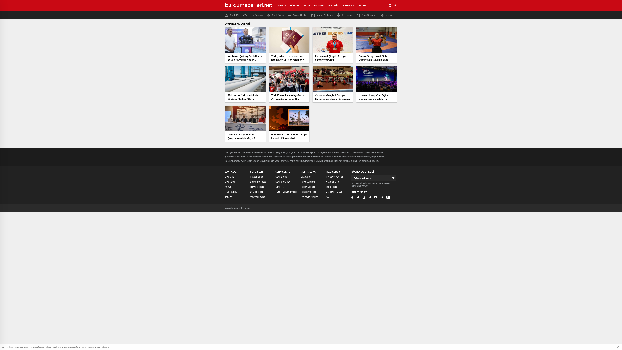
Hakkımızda (231, 192)
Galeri (363, 6)
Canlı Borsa (278, 15)
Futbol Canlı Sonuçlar (286, 192)
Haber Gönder (308, 187)
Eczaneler (347, 15)
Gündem (295, 6)
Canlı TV (234, 15)
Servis (282, 6)
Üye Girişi (230, 177)
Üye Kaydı (230, 182)
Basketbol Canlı (334, 192)
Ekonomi (319, 6)
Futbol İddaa (256, 177)
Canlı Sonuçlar (368, 15)
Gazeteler (306, 177)
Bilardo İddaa (256, 192)
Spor (307, 6)
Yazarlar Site (332, 182)
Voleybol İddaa (257, 197)
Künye (228, 187)
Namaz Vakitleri (324, 15)
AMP (328, 197)
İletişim (228, 197)
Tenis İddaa (331, 187)
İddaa (389, 15)
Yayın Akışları (300, 15)
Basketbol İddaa (258, 182)
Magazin (333, 6)
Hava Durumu (255, 15)
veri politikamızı (90, 347)
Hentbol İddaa (257, 187)
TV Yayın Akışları (309, 197)
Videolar (348, 6)
